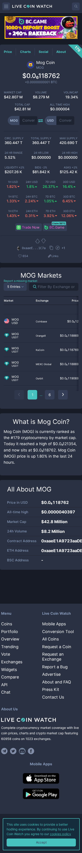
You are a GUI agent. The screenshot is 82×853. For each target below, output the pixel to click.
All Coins (50, 639)
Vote (5, 654)
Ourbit (39, 378)
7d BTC (50, 196)
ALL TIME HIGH (60, 104)
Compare (10, 677)
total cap (22, 104)
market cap (13, 92)
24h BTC (32, 196)
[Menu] (6, 6)
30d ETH (69, 211)
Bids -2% (41, 167)
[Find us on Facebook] (31, 751)
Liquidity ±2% (14, 167)
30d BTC (69, 196)
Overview (10, 639)
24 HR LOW (41, 152)
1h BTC (13, 196)
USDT (15, 337)
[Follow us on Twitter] (13, 751)
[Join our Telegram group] (5, 751)
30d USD (69, 182)
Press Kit (50, 689)
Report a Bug (55, 666)
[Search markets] (33, 287)
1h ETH (13, 211)
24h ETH (32, 211)
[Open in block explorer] (58, 248)
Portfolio (9, 631)
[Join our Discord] (22, 751)
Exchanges (11, 661)
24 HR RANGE (14, 152)
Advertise (51, 674)
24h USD (32, 182)
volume (41, 92)
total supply (41, 138)
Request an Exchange (53, 657)
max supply (68, 138)
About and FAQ (56, 682)
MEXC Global (43, 364)
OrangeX (41, 335)
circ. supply (14, 138)
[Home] (41, 720)
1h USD (13, 182)
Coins (6, 623)
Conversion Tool (58, 631)
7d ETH (50, 211)
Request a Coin (56, 646)
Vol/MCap (71, 92)
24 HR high (69, 152)
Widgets (9, 669)
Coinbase (41, 321)
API (4, 684)
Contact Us (53, 697)
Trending (9, 646)
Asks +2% (70, 167)
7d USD (50, 182)
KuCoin (40, 350)
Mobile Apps (54, 623)
